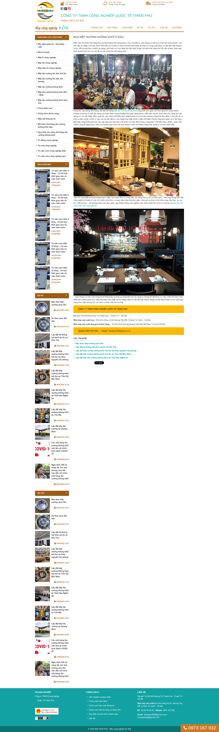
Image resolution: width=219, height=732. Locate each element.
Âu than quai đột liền (59, 319)
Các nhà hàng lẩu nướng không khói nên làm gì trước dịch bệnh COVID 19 (60, 448)
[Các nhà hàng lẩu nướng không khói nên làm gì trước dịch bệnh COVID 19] (42, 448)
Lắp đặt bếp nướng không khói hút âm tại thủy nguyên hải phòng (106, 351)
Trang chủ (96, 28)
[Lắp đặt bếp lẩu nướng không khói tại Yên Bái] (42, 415)
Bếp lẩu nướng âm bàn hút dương (50, 80)
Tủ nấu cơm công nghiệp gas (51, 156)
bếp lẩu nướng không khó (125, 111)
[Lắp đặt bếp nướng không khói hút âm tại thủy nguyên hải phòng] (42, 357)
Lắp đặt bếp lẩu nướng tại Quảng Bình (59, 429)
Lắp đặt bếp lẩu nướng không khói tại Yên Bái (60, 412)
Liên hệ (164, 28)
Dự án (140, 28)
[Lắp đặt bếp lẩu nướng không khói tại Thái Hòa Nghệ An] (42, 396)
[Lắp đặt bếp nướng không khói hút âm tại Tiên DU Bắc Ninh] (42, 376)
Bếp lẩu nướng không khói (50, 87)
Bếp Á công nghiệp (47, 57)
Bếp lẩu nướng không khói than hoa (52, 101)
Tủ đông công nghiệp (48, 140)
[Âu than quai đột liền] (42, 324)
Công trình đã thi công (48, 113)
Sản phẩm (127, 28)
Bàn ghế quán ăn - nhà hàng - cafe (51, 45)
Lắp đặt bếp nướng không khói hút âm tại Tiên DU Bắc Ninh (103, 354)
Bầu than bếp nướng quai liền (89, 343)
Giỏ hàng (177, 28)
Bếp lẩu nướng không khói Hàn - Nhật (52, 93)
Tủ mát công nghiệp (47, 145)
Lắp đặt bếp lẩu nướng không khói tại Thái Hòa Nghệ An (102, 358)
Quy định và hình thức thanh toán (103, 714)
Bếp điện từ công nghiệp (49, 68)
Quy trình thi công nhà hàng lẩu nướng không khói (52, 133)
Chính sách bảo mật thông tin (101, 705)
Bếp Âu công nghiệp (47, 63)
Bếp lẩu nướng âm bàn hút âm (52, 73)
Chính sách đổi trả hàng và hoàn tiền (105, 710)
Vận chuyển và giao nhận (100, 697)
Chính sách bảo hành (98, 701)
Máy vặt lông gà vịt (46, 119)
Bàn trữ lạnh (43, 52)
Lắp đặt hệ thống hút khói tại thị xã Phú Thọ (96, 347)
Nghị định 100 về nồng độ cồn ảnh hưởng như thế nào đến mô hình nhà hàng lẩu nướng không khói (60, 472)
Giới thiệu (112, 28)
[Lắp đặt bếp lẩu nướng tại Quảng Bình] (42, 432)
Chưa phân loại (45, 108)
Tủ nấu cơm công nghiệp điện (52, 151)
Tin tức (152, 28)
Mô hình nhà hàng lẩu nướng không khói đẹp (51, 125)
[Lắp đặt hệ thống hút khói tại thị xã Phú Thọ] (42, 340)
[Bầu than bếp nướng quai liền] (42, 308)
